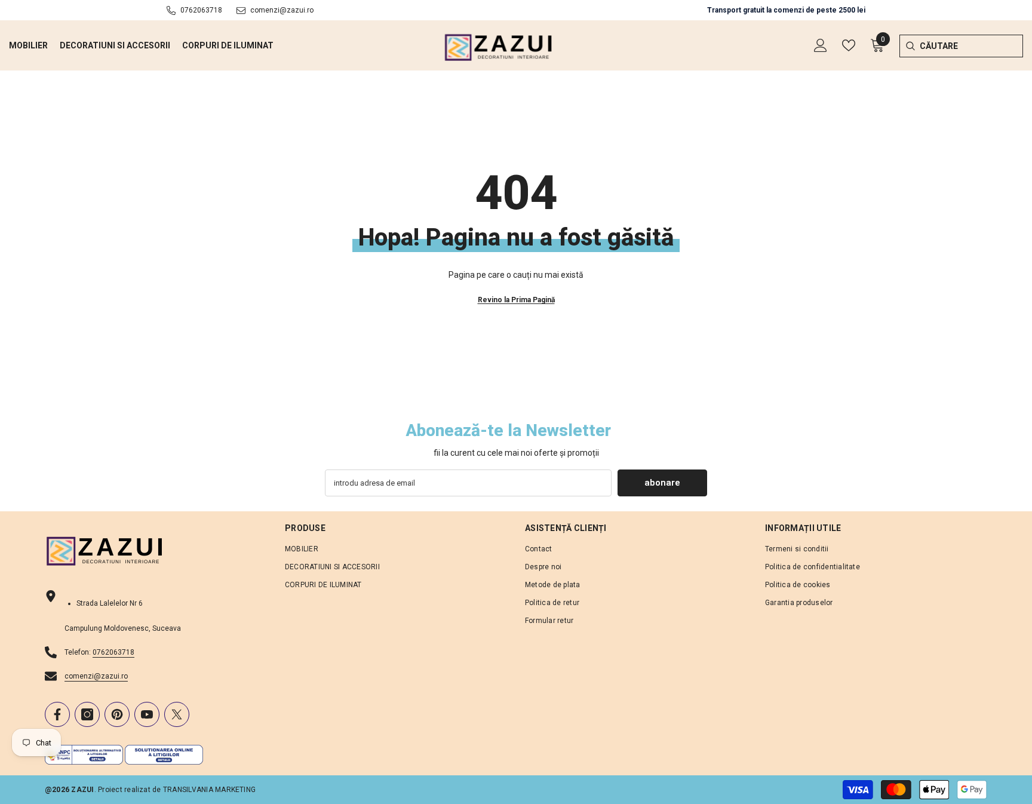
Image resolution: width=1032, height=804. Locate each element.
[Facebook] (57, 714)
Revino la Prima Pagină (516, 300)
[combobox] (971, 46)
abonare (662, 482)
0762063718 (201, 10)
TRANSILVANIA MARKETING (209, 789)
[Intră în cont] (820, 45)
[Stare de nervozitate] (176, 714)
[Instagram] (87, 714)
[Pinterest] (117, 714)
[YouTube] (146, 714)
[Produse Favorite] (848, 45)
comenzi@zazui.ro (282, 10)
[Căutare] (910, 46)
